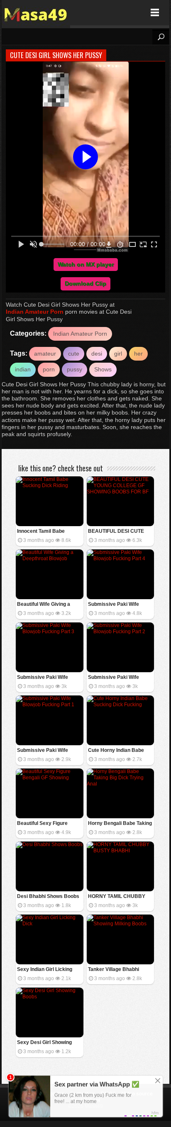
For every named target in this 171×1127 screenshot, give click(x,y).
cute (73, 353)
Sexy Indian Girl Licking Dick (44, 969)
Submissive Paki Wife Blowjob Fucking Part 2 (115, 677)
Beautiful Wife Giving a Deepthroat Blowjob (43, 604)
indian (23, 369)
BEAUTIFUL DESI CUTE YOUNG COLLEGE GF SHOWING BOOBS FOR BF (119, 531)
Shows (103, 369)
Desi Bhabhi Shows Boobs (48, 896)
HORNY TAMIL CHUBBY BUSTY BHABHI (116, 896)
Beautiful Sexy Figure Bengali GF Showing (42, 823)
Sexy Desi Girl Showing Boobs (44, 1042)
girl (118, 353)
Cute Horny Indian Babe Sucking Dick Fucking (116, 750)
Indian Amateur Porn (35, 311)
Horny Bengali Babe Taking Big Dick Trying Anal (120, 823)
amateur (45, 353)
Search (160, 36)
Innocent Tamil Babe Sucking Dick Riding (41, 531)
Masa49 (36, 12)
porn (49, 369)
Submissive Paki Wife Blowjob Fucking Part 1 (44, 750)
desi (96, 353)
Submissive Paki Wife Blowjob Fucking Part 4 (115, 604)
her (138, 353)
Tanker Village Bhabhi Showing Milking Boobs (115, 969)
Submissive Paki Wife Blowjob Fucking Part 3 (44, 677)
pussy (74, 369)
